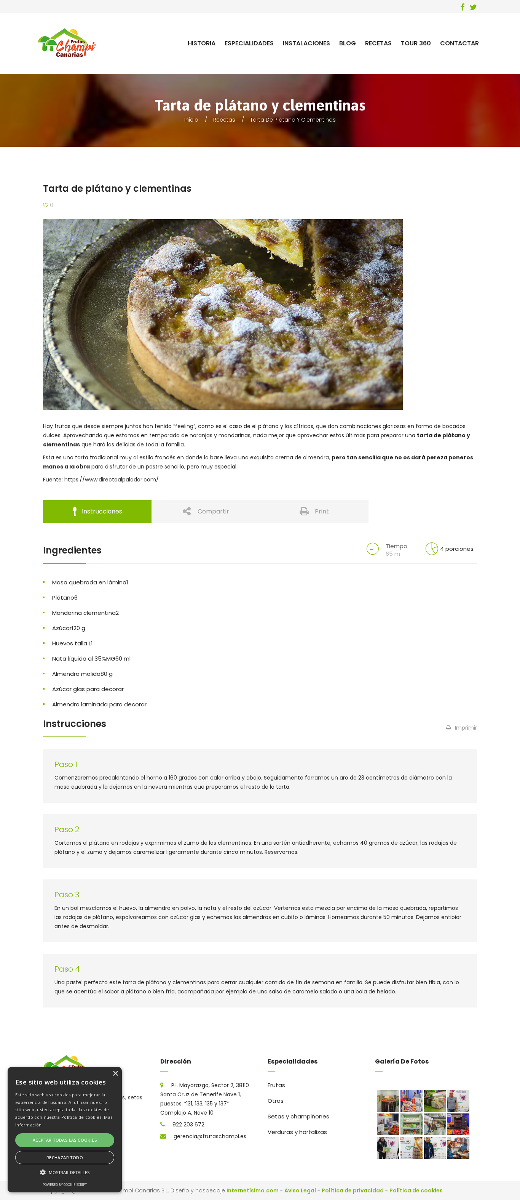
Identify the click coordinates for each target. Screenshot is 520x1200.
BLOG (347, 43)
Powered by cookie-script (65, 1184)
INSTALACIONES (306, 43)
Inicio (191, 120)
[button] (64, 1172)
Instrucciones (102, 511)
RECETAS (378, 43)
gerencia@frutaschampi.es (210, 1136)
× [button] (115, 1073)
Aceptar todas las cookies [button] (65, 1140)
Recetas (224, 120)
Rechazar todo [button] (64, 1157)
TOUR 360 (416, 43)
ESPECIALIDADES (249, 43)
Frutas (276, 1085)
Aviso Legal (300, 1190)
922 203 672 (188, 1124)
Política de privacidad (353, 1190)
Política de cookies (416, 1190)
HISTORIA (201, 43)
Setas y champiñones (298, 1116)
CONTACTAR (459, 43)
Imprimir (466, 728)
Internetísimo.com (253, 1190)
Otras (276, 1101)
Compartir (213, 511)
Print (322, 511)
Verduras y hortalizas (297, 1132)
